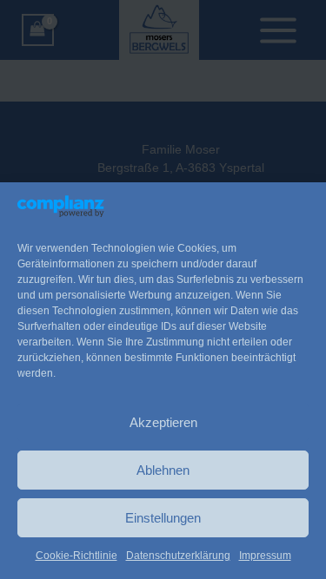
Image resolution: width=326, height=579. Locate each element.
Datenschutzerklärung (178, 555)
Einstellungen (163, 517)
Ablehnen (163, 470)
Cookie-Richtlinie (76, 555)
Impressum (265, 555)
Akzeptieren (163, 422)
